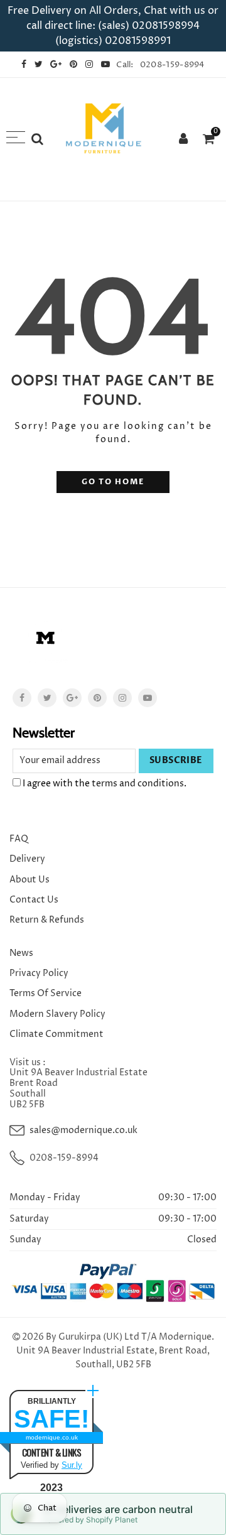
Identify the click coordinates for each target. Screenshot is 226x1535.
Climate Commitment (56, 1034)
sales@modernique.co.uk (83, 1130)
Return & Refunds (46, 920)
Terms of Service (45, 993)
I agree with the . (103, 783)
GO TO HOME (113, 482)
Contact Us (33, 900)
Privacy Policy (38, 973)
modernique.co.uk (52, 1437)
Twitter (47, 697)
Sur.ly (72, 1465)
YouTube (147, 697)
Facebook (22, 697)
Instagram (122, 697)
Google (72, 697)
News (21, 953)
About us (29, 880)
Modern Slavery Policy (57, 1014)
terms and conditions (138, 783)
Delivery (27, 859)
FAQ (18, 839)
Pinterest (97, 697)
